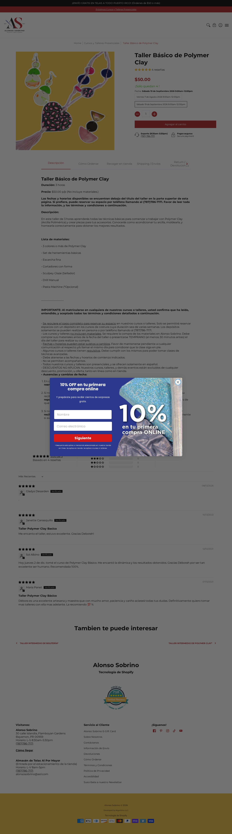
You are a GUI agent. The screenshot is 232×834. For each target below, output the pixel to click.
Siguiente (83, 438)
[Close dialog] (178, 382)
